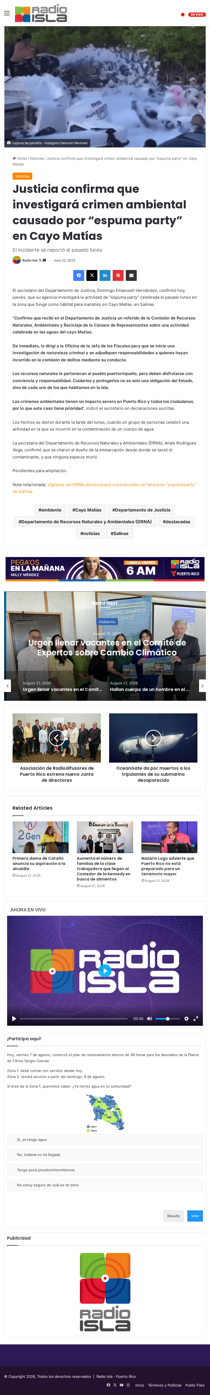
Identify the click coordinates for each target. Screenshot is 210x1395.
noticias (91, 533)
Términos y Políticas (165, 1385)
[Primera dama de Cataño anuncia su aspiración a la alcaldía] (41, 837)
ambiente (51, 510)
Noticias (37, 158)
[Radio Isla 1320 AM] (41, 13)
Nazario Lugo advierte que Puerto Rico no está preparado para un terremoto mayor (167, 866)
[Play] (14, 1018)
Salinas (121, 533)
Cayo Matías (88, 510)
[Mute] (149, 1018)
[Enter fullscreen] (195, 1018)
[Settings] (186, 1018)
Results (173, 1216)
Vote (195, 1216)
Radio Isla (30, 260)
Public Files (195, 1385)
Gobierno (105, 622)
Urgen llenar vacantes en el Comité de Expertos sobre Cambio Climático (105, 647)
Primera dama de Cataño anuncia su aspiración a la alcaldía (39, 863)
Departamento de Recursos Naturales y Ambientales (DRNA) (86, 521)
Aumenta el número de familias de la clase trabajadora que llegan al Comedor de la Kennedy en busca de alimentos (103, 869)
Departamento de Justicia (142, 510)
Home (21, 158)
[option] (105, 646)
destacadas (178, 521)
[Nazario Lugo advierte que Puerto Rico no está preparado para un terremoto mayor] (169, 837)
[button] (105, 1113)
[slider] (74, 1018)
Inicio (139, 1385)
